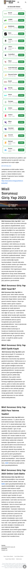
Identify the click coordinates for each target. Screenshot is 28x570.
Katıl (22, 13)
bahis (3, 484)
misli (6, 463)
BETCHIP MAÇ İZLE (6, 166)
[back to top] (25, 567)
